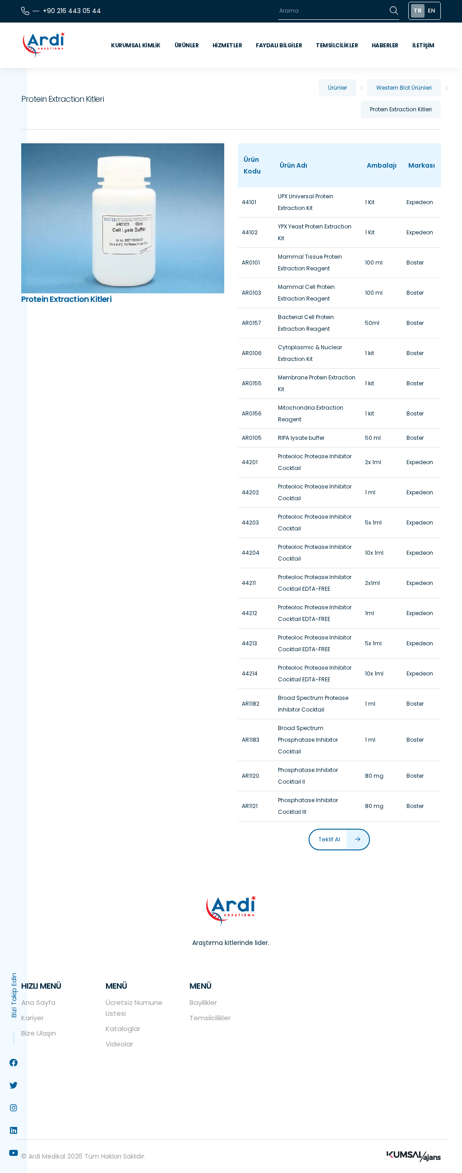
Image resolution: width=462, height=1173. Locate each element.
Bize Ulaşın (38, 1033)
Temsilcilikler (337, 45)
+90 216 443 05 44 (72, 10)
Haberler (385, 45)
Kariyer (32, 1017)
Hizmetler (227, 45)
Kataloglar (123, 1028)
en (431, 10)
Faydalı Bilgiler (279, 45)
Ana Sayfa (38, 1002)
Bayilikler (203, 1002)
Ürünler (187, 45)
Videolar (119, 1044)
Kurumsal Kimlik (136, 45)
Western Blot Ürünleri (404, 87)
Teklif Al (330, 839)
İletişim (423, 45)
